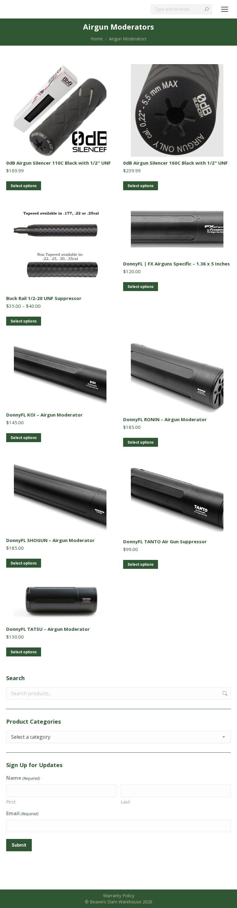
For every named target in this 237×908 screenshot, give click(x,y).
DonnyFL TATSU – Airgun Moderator (48, 629)
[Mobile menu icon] (224, 9)
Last (125, 802)
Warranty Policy (118, 895)
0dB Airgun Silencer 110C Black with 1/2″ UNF (58, 163)
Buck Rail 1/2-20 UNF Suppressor (43, 298)
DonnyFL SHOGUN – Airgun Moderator (50, 540)
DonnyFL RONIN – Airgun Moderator (165, 419)
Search (224, 693)
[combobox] (118, 737)
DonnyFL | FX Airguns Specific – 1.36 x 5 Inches (176, 264)
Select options (23, 186)
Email (22, 813)
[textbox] (30, 737)
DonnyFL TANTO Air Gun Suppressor (165, 541)
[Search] (206, 9)
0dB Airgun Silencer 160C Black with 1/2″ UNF (175, 163)
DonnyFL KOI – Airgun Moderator (44, 415)
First (11, 802)
